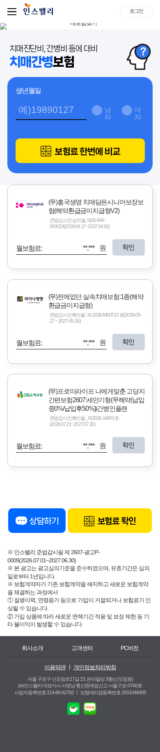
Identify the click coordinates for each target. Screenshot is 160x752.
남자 (107, 112)
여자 (137, 112)
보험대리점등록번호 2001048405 (113, 692)
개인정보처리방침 (94, 667)
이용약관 (55, 667)
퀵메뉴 (13, 11)
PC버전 (129, 648)
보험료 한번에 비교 (86, 151)
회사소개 (32, 648)
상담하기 (43, 520)
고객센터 (82, 648)
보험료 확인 (116, 520)
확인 (128, 247)
